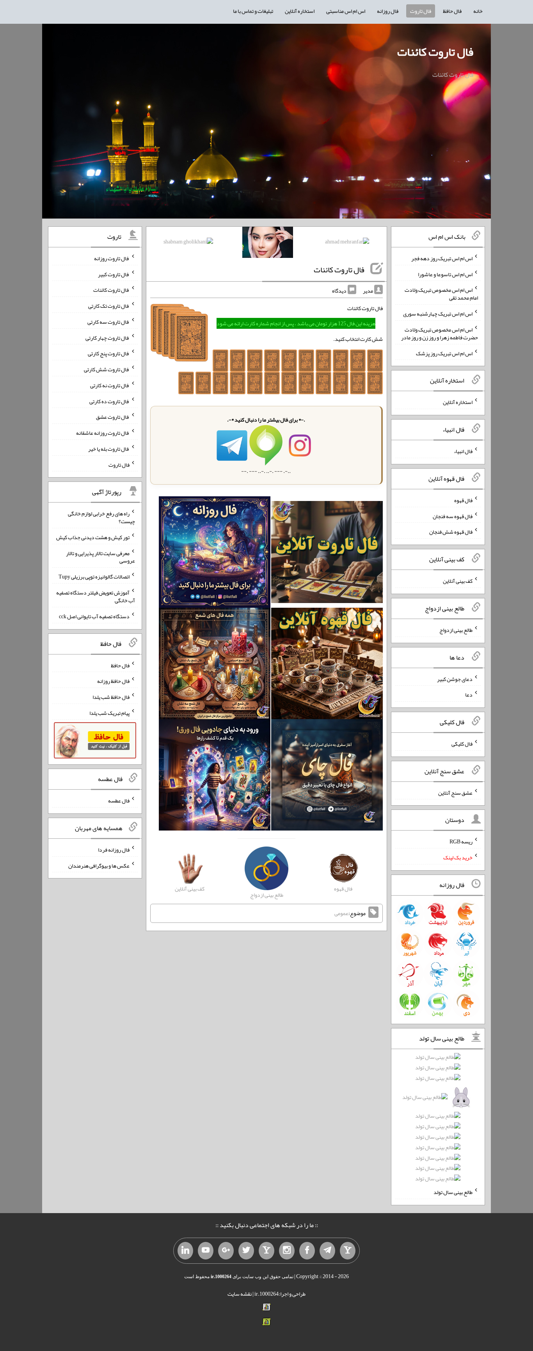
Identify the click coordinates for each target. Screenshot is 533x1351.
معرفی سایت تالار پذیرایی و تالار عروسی (100, 556)
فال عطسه (119, 800)
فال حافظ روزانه (113, 681)
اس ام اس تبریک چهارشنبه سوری (438, 313)
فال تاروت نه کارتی (110, 385)
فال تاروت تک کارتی (109, 305)
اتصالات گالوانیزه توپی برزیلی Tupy (94, 576)
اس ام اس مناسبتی (345, 10)
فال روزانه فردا (114, 849)
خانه (478, 10)
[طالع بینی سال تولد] (438, 1120)
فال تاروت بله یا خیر (109, 448)
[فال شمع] (214, 665)
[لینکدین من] (185, 1251)
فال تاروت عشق (113, 416)
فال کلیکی (462, 743)
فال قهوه (463, 500)
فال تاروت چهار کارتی (107, 337)
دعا (469, 694)
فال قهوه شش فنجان (451, 531)
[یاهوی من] (347, 1251)
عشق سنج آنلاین (455, 792)
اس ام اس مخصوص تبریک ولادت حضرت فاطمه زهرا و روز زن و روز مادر (439, 333)
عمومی (341, 913)
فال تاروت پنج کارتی (109, 353)
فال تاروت (420, 10)
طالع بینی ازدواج (456, 629)
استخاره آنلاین (299, 10)
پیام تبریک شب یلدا (109, 712)
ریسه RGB (461, 841)
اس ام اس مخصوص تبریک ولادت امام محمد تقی (441, 293)
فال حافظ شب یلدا (111, 696)
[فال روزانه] (214, 554)
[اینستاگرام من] (287, 1251)
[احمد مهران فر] (347, 243)
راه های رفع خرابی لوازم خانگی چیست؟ (101, 517)
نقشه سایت (239, 1293)
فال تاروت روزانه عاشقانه (103, 432)
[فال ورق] (214, 776)
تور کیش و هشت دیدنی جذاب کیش (93, 537)
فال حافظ (452, 10)
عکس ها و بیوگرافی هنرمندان (99, 865)
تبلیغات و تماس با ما (253, 10)
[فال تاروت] (327, 554)
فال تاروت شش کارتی (107, 369)
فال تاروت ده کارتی (109, 400)
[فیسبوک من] (307, 1251)
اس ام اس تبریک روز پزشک (444, 352)
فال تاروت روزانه (112, 258)
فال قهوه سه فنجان (453, 515)
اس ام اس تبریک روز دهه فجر (442, 258)
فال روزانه (387, 10)
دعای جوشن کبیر (455, 678)
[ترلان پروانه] (267, 243)
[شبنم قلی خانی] (188, 243)
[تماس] (266, 1251)
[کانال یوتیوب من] (205, 1251)
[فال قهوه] (327, 665)
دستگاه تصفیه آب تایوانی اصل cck (94, 616)
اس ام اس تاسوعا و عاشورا (445, 273)
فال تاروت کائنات (435, 51)
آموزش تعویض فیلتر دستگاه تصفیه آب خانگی (95, 596)
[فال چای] (327, 776)
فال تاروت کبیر (114, 273)
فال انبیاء (463, 451)
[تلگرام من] (327, 1251)
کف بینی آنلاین (458, 580)
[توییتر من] (246, 1251)
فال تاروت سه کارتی (108, 321)
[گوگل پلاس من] (226, 1251)
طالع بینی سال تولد (453, 1192)
